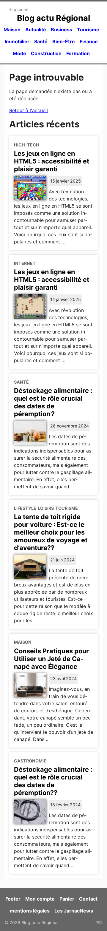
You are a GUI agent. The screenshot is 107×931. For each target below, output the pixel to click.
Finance (89, 41)
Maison (12, 30)
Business (61, 30)
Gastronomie (30, 760)
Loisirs (46, 508)
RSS (99, 922)
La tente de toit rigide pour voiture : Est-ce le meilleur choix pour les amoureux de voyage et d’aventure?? (50, 532)
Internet (25, 263)
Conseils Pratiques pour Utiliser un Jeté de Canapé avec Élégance (51, 658)
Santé (41, 41)
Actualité (35, 30)
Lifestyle (25, 508)
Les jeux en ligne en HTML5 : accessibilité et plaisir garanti (51, 161)
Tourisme (88, 30)
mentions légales (30, 911)
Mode (19, 53)
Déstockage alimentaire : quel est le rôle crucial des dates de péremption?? (53, 780)
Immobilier (17, 41)
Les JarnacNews (73, 911)
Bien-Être (63, 41)
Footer (13, 899)
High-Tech (26, 144)
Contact (88, 899)
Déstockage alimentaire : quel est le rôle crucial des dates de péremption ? (53, 402)
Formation (78, 53)
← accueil (18, 9)
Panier (66, 899)
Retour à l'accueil (28, 110)
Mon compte (40, 899)
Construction (46, 53)
